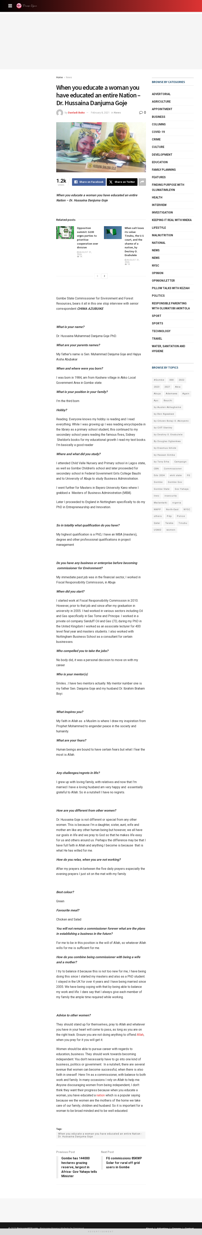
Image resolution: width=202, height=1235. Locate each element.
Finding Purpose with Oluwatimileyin (168, 187)
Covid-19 (158, 131)
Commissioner (173, 468)
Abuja (157, 393)
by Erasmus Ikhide (165, 448)
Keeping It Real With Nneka (172, 220)
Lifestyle (159, 227)
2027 (167, 387)
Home (59, 77)
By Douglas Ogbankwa (167, 441)
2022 (181, 380)
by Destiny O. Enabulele (168, 434)
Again (185, 393)
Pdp (169, 516)
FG (188, 475)
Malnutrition (162, 235)
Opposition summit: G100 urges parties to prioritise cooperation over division (87, 237)
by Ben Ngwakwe (164, 414)
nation (100, 1095)
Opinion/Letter (163, 280)
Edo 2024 (159, 475)
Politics (158, 295)
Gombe (158, 482)
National (159, 242)
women (170, 530)
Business (158, 116)
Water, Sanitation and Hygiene (168, 349)
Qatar (157, 523)
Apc (156, 400)
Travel (157, 338)
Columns (159, 124)
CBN (156, 468)
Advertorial (161, 94)
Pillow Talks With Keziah (171, 288)
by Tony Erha (161, 461)
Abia (177, 387)
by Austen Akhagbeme (167, 407)
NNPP (157, 509)
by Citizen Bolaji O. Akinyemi (171, 421)
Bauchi (168, 400)
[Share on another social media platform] (142, 182)
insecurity (171, 496)
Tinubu (183, 523)
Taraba (169, 523)
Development (162, 154)
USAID (157, 530)
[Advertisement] (101, 41)
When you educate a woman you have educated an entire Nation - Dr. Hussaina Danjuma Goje (100, 1135)
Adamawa (171, 393)
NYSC (155, 265)
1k (80, 256)
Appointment (162, 109)
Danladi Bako (76, 112)
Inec (156, 496)
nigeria (176, 502)
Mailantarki (160, 502)
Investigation (162, 212)
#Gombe (159, 380)
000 (171, 380)
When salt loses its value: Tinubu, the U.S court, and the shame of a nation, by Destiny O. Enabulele (134, 241)
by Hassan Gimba (164, 455)
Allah (140, 1035)
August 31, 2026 (84, 253)
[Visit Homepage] (27, 6)
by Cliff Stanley (163, 427)
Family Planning (164, 169)
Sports (157, 323)
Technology (161, 331)
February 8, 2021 (100, 112)
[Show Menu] (10, 6)
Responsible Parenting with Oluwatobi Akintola (171, 306)
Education (160, 162)
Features (159, 177)
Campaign (180, 461)
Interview (159, 205)
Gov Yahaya (182, 489)
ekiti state (176, 475)
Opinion (157, 273)
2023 (156, 387)
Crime (156, 139)
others (158, 516)
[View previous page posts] (97, 276)
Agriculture (161, 101)
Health (157, 197)
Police (181, 516)
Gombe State (162, 489)
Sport (156, 315)
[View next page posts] (105, 276)
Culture (158, 147)
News (69, 77)
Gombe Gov (175, 482)
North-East (172, 509)
